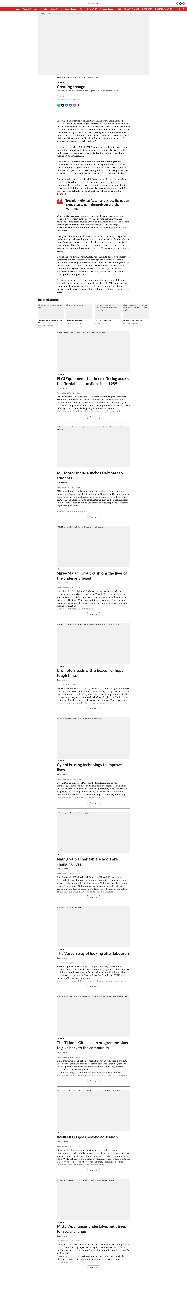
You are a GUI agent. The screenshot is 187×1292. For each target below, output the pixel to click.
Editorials (44, 9)
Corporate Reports (107, 9)
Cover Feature (56, 9)
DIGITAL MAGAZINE (163, 9)
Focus (82, 9)
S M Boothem (62, 482)
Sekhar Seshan (62, 96)
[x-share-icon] (62, 106)
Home (17, 9)
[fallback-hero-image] (51, 311)
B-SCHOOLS (147, 9)
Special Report (71, 9)
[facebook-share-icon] (66, 106)
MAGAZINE (92, 9)
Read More (93, 417)
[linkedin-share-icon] (70, 106)
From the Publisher (30, 9)
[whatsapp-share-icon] (58, 106)
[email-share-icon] (74, 106)
